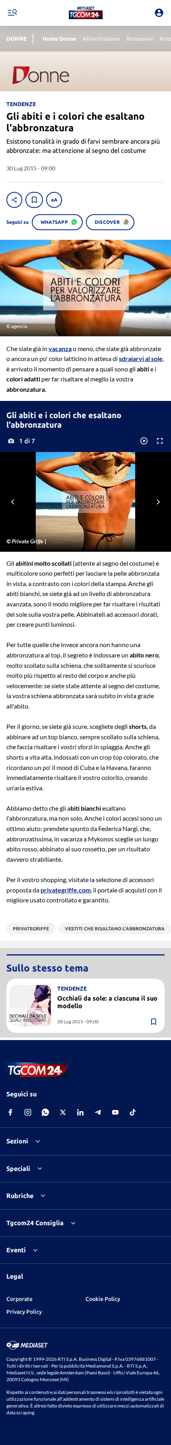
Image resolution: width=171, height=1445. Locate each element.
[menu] (11, 12)
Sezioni (17, 1141)
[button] (86, 12)
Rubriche (19, 1195)
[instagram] (28, 1112)
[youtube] (115, 1112)
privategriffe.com (66, 890)
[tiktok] (133, 1112)
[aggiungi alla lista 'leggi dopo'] (34, 200)
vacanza (60, 348)
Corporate (19, 1299)
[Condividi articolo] (14, 200)
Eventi (16, 1250)
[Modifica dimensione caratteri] (54, 200)
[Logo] (86, 12)
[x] (63, 1112)
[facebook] (10, 1112)
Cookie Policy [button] (103, 1299)
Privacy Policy (24, 1312)
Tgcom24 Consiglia (35, 1222)
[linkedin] (80, 1112)
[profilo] (159, 12)
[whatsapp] (45, 1112)
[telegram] (98, 1112)
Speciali (18, 1168)
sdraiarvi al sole (141, 358)
